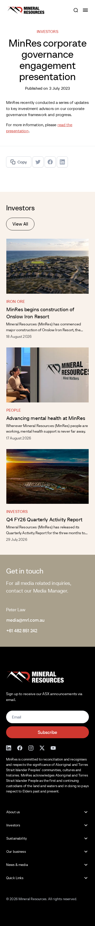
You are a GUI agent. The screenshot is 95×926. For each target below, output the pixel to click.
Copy (22, 161)
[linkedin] (8, 747)
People (13, 410)
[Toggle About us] (86, 812)
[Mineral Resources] (26, 10)
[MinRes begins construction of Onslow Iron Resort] (47, 266)
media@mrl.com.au (25, 620)
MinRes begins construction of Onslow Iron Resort (40, 313)
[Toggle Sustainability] (86, 839)
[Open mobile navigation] (86, 10)
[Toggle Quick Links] (86, 878)
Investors (17, 511)
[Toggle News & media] (86, 865)
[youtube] (53, 747)
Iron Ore (15, 301)
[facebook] (19, 747)
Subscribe (47, 732)
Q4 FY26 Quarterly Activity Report (44, 519)
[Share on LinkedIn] (62, 162)
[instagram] (30, 747)
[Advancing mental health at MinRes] (47, 375)
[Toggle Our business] (86, 852)
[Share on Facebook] (50, 162)
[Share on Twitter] (38, 162)
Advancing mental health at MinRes (45, 418)
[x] (42, 747)
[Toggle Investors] (86, 825)
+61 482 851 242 (21, 631)
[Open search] (76, 10)
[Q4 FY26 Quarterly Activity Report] (47, 476)
